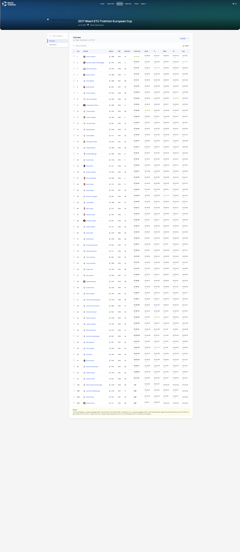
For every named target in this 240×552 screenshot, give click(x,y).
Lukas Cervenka (91, 324)
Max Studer (89, 208)
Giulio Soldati (90, 135)
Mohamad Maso (91, 281)
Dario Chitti (89, 166)
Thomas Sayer (90, 111)
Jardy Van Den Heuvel (92, 306)
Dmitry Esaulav (90, 93)
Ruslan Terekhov (91, 172)
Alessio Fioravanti (91, 251)
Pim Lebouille (90, 348)
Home (102, 4)
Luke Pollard (89, 202)
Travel (136, 4)
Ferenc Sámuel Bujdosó (93, 300)
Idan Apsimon (90, 342)
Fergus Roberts (90, 148)
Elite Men (52, 41)
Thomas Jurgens (91, 221)
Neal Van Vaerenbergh (92, 336)
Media (143, 4)
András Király (90, 287)
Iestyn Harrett (90, 75)
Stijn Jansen (90, 275)
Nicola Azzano (90, 403)
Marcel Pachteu (91, 330)
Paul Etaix (89, 354)
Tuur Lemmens (90, 257)
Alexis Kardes (90, 294)
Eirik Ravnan (89, 239)
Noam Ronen (90, 397)
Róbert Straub (90, 373)
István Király (90, 160)
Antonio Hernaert (91, 312)
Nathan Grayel (90, 214)
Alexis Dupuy (90, 190)
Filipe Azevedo (90, 129)
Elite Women (53, 45)
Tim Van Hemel (90, 123)
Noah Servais (90, 87)
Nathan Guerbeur (91, 69)
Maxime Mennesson (92, 366)
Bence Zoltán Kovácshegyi (94, 385)
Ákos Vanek (89, 233)
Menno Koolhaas (91, 178)
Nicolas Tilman (90, 379)
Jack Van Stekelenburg (93, 391)
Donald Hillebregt (91, 154)
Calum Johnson (90, 56)
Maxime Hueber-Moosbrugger (95, 63)
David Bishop (90, 81)
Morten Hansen (91, 318)
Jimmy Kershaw (91, 263)
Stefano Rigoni (90, 227)
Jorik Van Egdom (91, 117)
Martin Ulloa (89, 184)
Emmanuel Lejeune (92, 245)
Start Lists (110, 4)
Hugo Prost (89, 269)
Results (119, 4)
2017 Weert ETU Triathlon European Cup (105, 21)
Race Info (128, 4)
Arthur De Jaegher (91, 196)
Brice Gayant (90, 360)
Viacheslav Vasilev (91, 142)
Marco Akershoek (91, 99)
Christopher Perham (92, 105)
